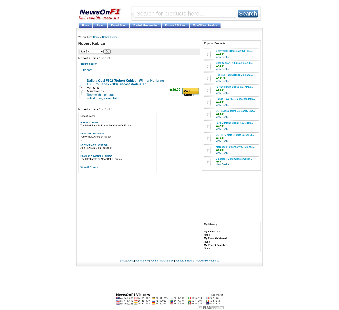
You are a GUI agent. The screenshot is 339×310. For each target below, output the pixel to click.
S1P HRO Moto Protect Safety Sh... (235, 135)
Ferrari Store (118, 25)
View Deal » (222, 57)
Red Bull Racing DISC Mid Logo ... (234, 75)
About (100, 25)
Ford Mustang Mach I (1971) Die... (234, 123)
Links (123, 260)
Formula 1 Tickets (175, 25)
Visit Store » (189, 92)
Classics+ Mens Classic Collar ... (234, 159)
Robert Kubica (110, 37)
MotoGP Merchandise (205, 25)
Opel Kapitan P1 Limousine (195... (234, 63)
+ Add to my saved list (102, 98)
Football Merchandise (145, 25)
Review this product (100, 94)
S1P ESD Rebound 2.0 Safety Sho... (235, 111)
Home (85, 25)
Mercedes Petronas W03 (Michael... (235, 147)
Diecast (87, 70)
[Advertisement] (231, 197)
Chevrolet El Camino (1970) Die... (234, 51)
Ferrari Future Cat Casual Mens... (234, 87)
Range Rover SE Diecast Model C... (235, 99)
